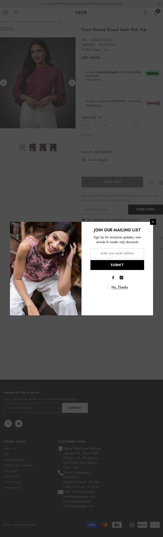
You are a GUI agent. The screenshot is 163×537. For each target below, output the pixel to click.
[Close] (153, 222)
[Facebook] (113, 277)
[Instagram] (121, 277)
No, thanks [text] (120, 287)
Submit (117, 265)
